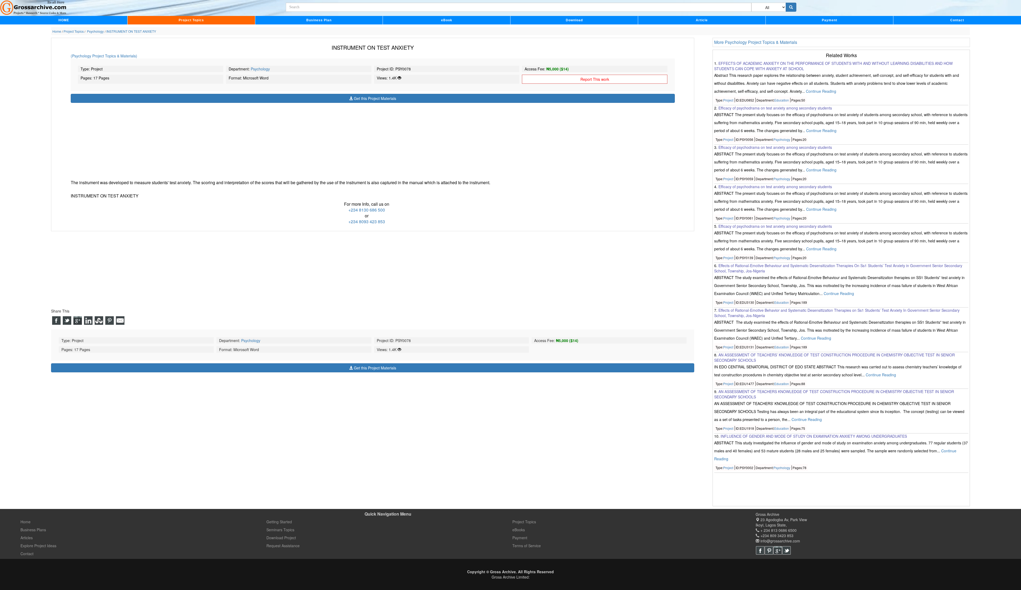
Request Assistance (283, 545)
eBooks (518, 529)
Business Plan (319, 20)
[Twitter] (786, 550)
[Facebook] (760, 550)
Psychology (260, 68)
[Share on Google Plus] (77, 320)
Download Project (281, 537)
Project (728, 100)
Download (574, 20)
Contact (957, 20)
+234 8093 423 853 (366, 221)
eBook (446, 20)
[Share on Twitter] (67, 320)
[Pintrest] (769, 550)
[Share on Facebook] (56, 320)
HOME (63, 20)
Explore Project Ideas (38, 545)
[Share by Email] (120, 320)
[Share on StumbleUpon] (99, 320)
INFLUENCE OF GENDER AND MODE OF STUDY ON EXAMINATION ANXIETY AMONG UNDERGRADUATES (814, 436)
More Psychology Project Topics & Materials (755, 42)
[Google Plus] (777, 550)
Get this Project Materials (374, 98)
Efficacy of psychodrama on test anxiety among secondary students (775, 108)
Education (781, 100)
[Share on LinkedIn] (88, 320)
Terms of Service (526, 545)
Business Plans (33, 529)
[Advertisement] (230, 140)
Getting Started (279, 521)
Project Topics (191, 20)
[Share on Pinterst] (109, 320)
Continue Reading (821, 91)
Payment (829, 20)
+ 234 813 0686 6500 (778, 530)
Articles (26, 537)
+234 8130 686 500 (366, 210)
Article (702, 20)
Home (25, 521)
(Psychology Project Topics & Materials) (104, 55)
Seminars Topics (280, 529)
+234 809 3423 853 (776, 535)
